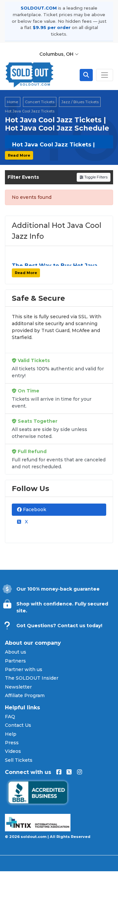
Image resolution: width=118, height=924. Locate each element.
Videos (13, 751)
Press (12, 743)
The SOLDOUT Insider (31, 678)
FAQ (10, 717)
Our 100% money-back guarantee (58, 589)
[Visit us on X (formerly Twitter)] (69, 772)
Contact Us (18, 725)
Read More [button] (19, 155)
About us (15, 652)
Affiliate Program (25, 695)
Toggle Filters (95, 177)
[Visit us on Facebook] (58, 772)
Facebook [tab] (34, 509)
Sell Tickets (18, 760)
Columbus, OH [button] (57, 54)
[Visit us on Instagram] (79, 772)
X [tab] (26, 522)
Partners (15, 661)
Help (10, 734)
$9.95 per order (51, 27)
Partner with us (23, 669)
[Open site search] (86, 75)
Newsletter (18, 687)
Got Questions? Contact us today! (59, 626)
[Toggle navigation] (104, 75)
